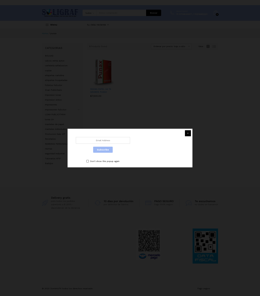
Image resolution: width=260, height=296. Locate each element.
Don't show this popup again (104, 161)
